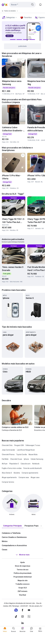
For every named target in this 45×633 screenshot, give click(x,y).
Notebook (35, 464)
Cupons (42, 17)
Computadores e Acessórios (14, 545)
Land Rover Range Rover (26, 450)
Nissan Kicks (33, 454)
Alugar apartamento (9, 477)
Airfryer (5, 464)
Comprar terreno (8, 482)
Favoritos (28, 17)
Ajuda (22, 562)
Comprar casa (24, 477)
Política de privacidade (22, 573)
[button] (22, 4)
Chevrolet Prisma (8, 454)
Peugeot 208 (19, 445)
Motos (5, 541)
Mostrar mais (24, 555)
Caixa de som (25, 464)
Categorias (10, 17)
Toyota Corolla (21, 454)
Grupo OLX (22, 588)
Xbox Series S (7, 473)
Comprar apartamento (30, 473)
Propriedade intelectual (23, 577)
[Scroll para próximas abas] (41, 526)
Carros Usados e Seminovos (14, 537)
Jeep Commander (8, 450)
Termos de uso (22, 570)
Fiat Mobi (5, 459)
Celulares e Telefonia (11, 533)
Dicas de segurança (22, 566)
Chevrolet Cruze (16, 459)
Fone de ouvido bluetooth (32, 468)
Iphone (26, 459)
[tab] (12, 526)
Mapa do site (22, 580)
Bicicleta (17, 473)
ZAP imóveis (22, 591)
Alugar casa (35, 477)
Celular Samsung (37, 459)
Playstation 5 (14, 464)
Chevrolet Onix (7, 445)
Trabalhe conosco (22, 584)
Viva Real (22, 595)
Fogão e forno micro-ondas (12, 468)
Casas (4, 550)
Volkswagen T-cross (33, 445)
